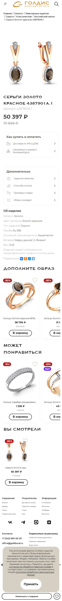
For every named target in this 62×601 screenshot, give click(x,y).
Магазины (45, 506)
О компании (46, 502)
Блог (23, 514)
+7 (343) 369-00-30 (12, 538)
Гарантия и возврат (29, 506)
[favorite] (35, 280)
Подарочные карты (9, 514)
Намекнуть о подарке (27, 596)
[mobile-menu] (5, 4)
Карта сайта (33, 545)
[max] (37, 523)
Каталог (5, 502)
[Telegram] (33, 258)
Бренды (5, 506)
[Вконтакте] (11, 523)
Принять (31, 584)
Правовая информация (37, 541)
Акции (4, 510)
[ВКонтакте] (21, 258)
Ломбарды (45, 510)
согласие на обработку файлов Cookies (30, 566)
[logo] (31, 6)
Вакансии (45, 514)
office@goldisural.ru (12, 543)
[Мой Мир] (29, 258)
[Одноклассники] (25, 258)
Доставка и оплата (28, 502)
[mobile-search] (56, 4)
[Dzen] (50, 523)
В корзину (20, 333)
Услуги (24, 510)
